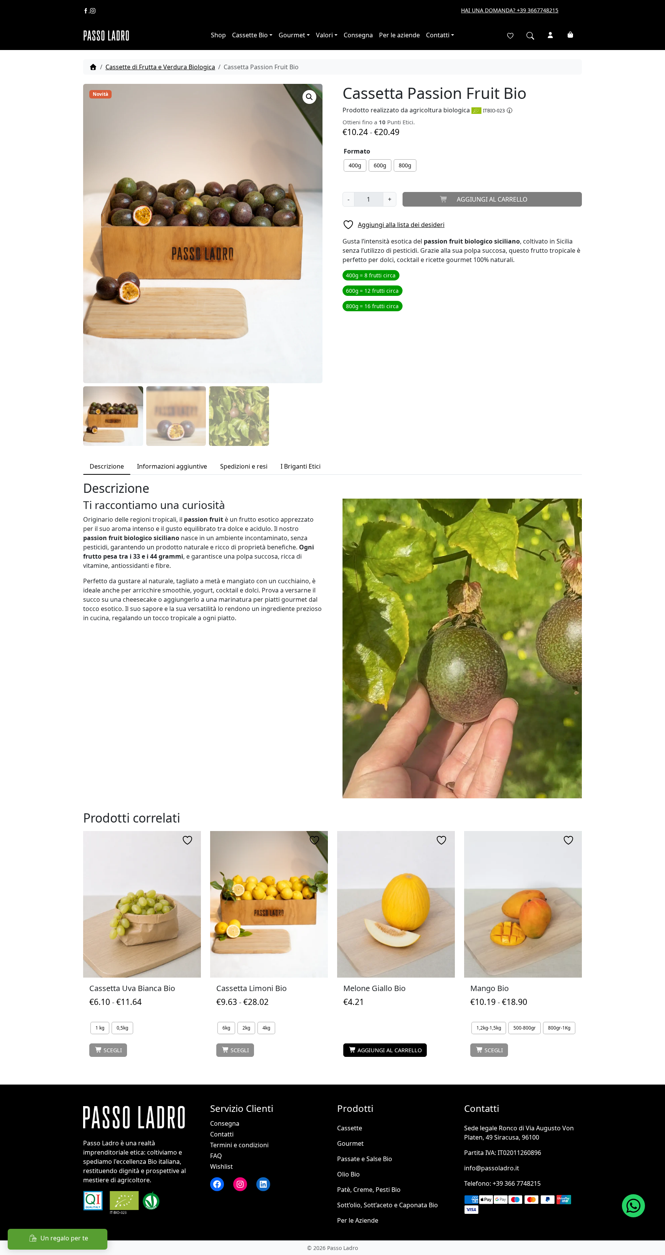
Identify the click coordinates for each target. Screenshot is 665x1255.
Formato (357, 151)
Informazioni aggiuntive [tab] (172, 466)
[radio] (355, 165)
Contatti (437, 35)
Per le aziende (399, 35)
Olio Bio (348, 1174)
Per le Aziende (357, 1220)
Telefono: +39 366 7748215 (502, 1183)
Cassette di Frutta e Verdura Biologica (160, 67)
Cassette (349, 1128)
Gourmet (292, 35)
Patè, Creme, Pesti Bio (369, 1189)
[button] (309, 97)
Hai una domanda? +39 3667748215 (509, 10)
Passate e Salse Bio (364, 1159)
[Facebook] (86, 10)
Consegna (358, 35)
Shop (218, 35)
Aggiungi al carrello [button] (390, 1050)
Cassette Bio (250, 35)
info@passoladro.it (491, 1168)
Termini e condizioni (239, 1145)
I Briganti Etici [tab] (301, 466)
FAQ (216, 1156)
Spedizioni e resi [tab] (243, 466)
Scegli (113, 1050)
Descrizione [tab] (107, 466)
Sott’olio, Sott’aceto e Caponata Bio (387, 1205)
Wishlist (221, 1166)
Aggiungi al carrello (492, 199)
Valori (324, 35)
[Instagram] (92, 10)
